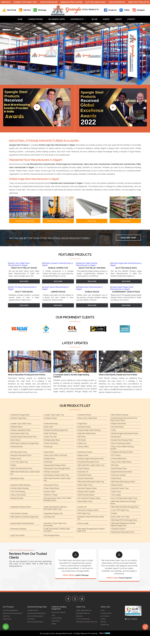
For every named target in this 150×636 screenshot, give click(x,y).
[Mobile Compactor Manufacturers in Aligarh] (58, 265)
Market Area (104, 624)
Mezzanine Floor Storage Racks (57, 468)
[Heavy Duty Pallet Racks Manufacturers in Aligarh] (24, 265)
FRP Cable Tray (83, 513)
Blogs (94, 19)
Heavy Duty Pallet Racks (121, 462)
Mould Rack (116, 437)
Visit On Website (131, 619)
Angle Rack (82, 423)
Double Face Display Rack (122, 440)
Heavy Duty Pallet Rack (124, 2)
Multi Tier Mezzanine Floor (21, 468)
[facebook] (68, 598)
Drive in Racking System (121, 443)
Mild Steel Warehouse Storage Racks (123, 502)
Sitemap (103, 622)
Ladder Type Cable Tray (54, 415)
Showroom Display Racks (88, 510)
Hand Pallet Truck (84, 501)
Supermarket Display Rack (55, 465)
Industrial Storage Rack (20, 415)
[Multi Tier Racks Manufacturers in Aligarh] (24, 289)
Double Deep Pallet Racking (88, 430)
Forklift (114, 513)
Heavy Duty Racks (18, 495)
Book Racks (15, 440)
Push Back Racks (84, 475)
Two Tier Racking (17, 492)
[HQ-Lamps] (49, 329)
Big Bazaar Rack (17, 478)
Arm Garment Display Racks (89, 498)
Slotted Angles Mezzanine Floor (90, 459)
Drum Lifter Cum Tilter (120, 517)
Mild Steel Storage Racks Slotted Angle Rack (91, 530)
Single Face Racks (118, 423)
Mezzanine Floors (51, 485)
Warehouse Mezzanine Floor (122, 532)
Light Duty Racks (17, 535)
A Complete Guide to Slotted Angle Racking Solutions (71, 376)
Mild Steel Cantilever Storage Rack (24, 443)
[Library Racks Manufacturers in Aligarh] (58, 289)
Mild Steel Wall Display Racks (123, 482)
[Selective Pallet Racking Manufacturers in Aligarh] (92, 265)
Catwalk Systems (118, 529)
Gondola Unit (49, 517)
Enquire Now (128, 237)
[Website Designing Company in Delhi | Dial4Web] (104, 633)
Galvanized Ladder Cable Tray (56, 475)
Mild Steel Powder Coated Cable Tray (57, 479)
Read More (24, 281)
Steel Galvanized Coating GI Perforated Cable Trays (55, 508)
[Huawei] (75, 329)
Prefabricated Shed (52, 440)
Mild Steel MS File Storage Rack (124, 520)
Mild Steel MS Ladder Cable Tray (90, 465)
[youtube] (37, 107)
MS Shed (114, 465)
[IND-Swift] (128, 329)
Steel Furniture (83, 468)
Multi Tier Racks (50, 433)
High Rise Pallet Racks (86, 433)
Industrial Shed (16, 447)
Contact (131, 19)
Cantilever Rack (101, 2)
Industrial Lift (82, 472)
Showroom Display (18, 529)
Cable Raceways (51, 423)
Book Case (48, 427)
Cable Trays (116, 492)
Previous (2, 52)
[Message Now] (5, 626)
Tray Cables (116, 495)
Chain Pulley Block (51, 488)
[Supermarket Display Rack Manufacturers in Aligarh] (126, 289)
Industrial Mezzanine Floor (88, 462)
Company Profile (35, 19)
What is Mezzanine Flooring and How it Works (26, 375)
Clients (118, 19)
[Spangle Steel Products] (75, 15)
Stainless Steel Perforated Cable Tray (90, 518)
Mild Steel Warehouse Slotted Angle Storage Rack (122, 524)
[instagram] (82, 598)
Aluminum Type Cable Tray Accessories (54, 524)
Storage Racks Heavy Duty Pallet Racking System (57, 499)
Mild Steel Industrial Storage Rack (124, 507)
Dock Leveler (83, 523)
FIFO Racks (116, 455)
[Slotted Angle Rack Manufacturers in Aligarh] (126, 265)
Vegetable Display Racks (20, 507)
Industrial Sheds (84, 427)
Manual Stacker (16, 498)
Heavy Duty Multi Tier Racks (55, 455)
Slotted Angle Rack (80, 2)
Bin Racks (81, 437)
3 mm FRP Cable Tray (120, 510)
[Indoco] (101, 329)
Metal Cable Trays (84, 485)
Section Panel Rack (85, 478)
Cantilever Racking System (122, 452)
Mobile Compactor (52, 472)
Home (20, 19)
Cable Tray (82, 443)
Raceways (48, 447)
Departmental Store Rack (121, 472)
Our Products (77, 19)
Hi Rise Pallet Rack (118, 459)
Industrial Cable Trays (120, 488)
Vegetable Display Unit (53, 513)
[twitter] (75, 598)
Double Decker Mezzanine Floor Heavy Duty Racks (123, 419)
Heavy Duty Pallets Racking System (122, 448)
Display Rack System (86, 492)
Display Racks (117, 485)
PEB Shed (48, 462)
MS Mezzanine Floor (18, 452)
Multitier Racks (16, 427)
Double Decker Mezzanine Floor (23, 437)
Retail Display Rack (119, 468)
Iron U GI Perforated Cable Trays (124, 498)
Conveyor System (118, 475)
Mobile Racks (49, 459)
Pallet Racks (116, 478)
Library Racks (83, 447)
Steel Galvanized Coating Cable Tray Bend (56, 530)
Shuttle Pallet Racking (19, 488)
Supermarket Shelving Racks (22, 523)
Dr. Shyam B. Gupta (57, 19)
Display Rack (82, 455)
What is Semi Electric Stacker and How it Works (118, 375)
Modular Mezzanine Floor (20, 455)
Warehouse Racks (84, 452)
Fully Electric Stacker (19, 513)
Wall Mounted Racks (85, 495)
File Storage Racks (51, 535)
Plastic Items (15, 459)
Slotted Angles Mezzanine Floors (124, 433)
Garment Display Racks (87, 488)
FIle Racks (81, 440)
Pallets (13, 465)
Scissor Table (49, 492)
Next (147, 52)
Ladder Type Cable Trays (20, 423)
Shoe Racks (49, 452)
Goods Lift (81, 507)
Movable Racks (117, 427)
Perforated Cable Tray (19, 433)
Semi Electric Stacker (56, 2)
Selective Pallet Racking (20, 485)
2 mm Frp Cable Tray (19, 462)
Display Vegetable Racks (20, 430)
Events (106, 19)
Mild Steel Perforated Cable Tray (90, 482)
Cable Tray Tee (50, 437)
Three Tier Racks (51, 443)
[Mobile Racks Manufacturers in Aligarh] (92, 289)
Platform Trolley (50, 495)
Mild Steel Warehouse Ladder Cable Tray (25, 473)
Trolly (113, 430)
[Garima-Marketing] (22, 329)
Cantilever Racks (33, 2)
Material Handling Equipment (56, 430)
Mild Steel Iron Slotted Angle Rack (24, 517)
